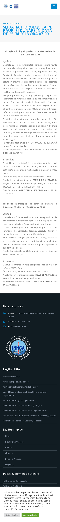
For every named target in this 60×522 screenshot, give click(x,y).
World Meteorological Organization (18, 400)
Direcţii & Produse (13, 459)
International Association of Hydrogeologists (22, 405)
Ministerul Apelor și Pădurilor (15, 381)
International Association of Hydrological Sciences (25, 410)
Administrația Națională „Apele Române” (20, 387)
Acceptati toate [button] (30, 515)
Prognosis (9, 464)
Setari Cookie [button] (12, 515)
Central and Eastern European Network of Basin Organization (29, 415)
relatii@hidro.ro (20, 326)
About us (9, 453)
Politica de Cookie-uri (12, 486)
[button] (54, 6)
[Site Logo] (10, 6)
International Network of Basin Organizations (22, 420)
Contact (8, 447)
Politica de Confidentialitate (15, 481)
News (7, 436)
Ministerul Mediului (11, 376)
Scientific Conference (14, 442)
